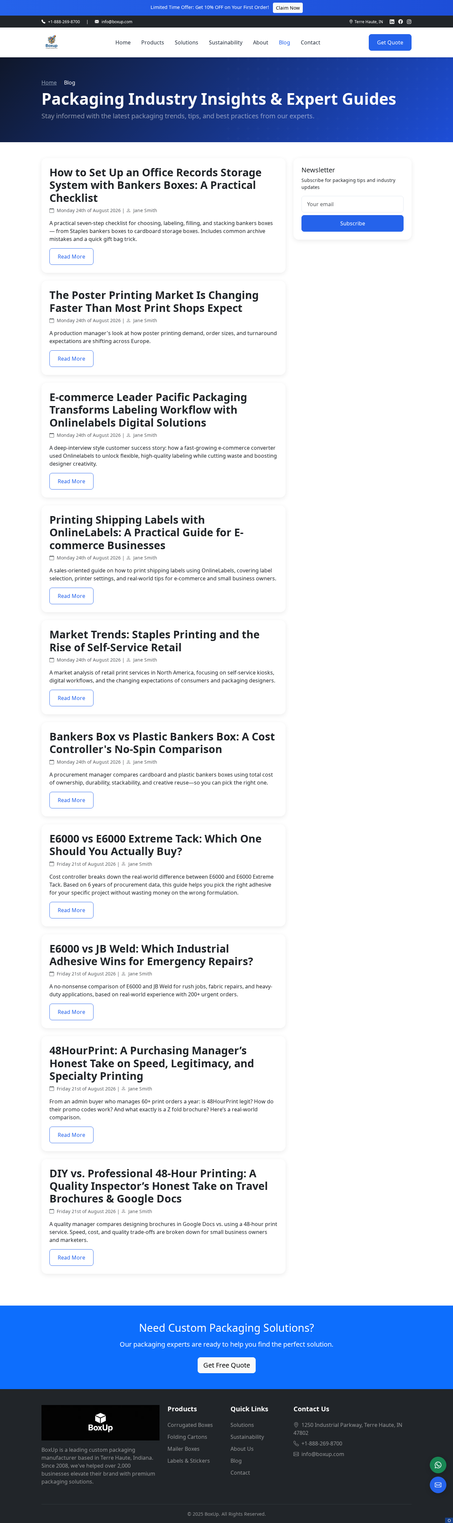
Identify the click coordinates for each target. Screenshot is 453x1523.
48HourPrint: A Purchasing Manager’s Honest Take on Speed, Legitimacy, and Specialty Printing (151, 1063)
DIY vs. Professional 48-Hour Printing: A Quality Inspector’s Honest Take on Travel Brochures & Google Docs (158, 1186)
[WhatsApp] (438, 1465)
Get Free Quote (226, 1365)
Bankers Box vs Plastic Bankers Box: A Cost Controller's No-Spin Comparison (162, 742)
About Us (242, 1448)
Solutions (186, 42)
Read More (71, 256)
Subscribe (352, 223)
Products (152, 42)
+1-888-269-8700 (64, 21)
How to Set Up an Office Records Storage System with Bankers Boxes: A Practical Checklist (155, 185)
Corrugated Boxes (190, 1425)
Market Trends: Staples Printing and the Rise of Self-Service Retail (154, 640)
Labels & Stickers (188, 1460)
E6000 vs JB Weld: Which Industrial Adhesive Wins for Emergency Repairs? (151, 954)
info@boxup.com (116, 21)
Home (123, 42)
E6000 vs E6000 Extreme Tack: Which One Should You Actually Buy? (155, 844)
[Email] (438, 1485)
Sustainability (225, 42)
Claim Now (288, 8)
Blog (284, 42)
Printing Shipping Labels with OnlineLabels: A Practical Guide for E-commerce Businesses (146, 532)
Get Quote (390, 42)
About (260, 42)
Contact (310, 42)
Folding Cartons (187, 1436)
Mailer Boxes (183, 1448)
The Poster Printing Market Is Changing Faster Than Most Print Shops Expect (154, 301)
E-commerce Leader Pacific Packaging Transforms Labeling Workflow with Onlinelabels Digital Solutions (148, 410)
